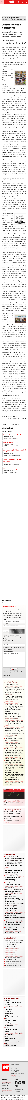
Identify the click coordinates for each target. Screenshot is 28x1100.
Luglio (11, 1024)
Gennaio (13, 1005)
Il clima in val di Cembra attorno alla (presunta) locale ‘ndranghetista (14, 698)
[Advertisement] (14, 537)
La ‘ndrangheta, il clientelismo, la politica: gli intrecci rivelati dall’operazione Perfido (14, 715)
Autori (3, 1086)
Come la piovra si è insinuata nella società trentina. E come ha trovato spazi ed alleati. (14, 722)
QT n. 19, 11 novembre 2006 (12, 455)
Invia (14, 669)
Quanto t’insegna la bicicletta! (16, 418)
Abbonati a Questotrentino (13, 810)
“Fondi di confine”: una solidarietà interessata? (12, 947)
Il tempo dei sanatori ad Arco (13, 965)
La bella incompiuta (11, 963)
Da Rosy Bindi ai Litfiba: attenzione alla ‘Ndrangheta (14, 782)
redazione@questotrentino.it (18, 1073)
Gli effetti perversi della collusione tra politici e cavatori (14, 775)
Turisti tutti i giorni (10, 959)
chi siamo (13, 1075)
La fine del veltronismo (10, 416)
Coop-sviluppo (16, 424)
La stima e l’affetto (10, 944)
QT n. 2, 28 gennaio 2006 (11, 445)
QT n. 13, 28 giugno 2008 (12, 17)
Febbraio (13, 1001)
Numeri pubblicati (6, 1082)
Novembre (9, 1012)
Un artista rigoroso (10, 954)
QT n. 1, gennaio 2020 (11, 472)
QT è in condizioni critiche (12, 801)
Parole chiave (5, 1083)
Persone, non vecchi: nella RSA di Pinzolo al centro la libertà (14, 956)
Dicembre (8, 1008)
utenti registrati (17, 612)
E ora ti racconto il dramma (13, 961)
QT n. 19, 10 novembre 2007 (12, 464)
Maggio (14, 1033)
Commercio (14, 423)
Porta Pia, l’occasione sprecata (14, 940)
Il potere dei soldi (10, 952)
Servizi (4, 19)
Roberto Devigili (9, 40)
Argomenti (5, 1085)
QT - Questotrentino (11, 950)
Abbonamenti (5, 1088)
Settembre (10, 1019)
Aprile (11, 1037)
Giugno (11, 1028)
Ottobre (13, 1016)
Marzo (14, 1041)
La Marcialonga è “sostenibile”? (14, 942)
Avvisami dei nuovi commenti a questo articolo (13, 648)
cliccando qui (7, 640)
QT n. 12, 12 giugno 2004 (11, 438)
